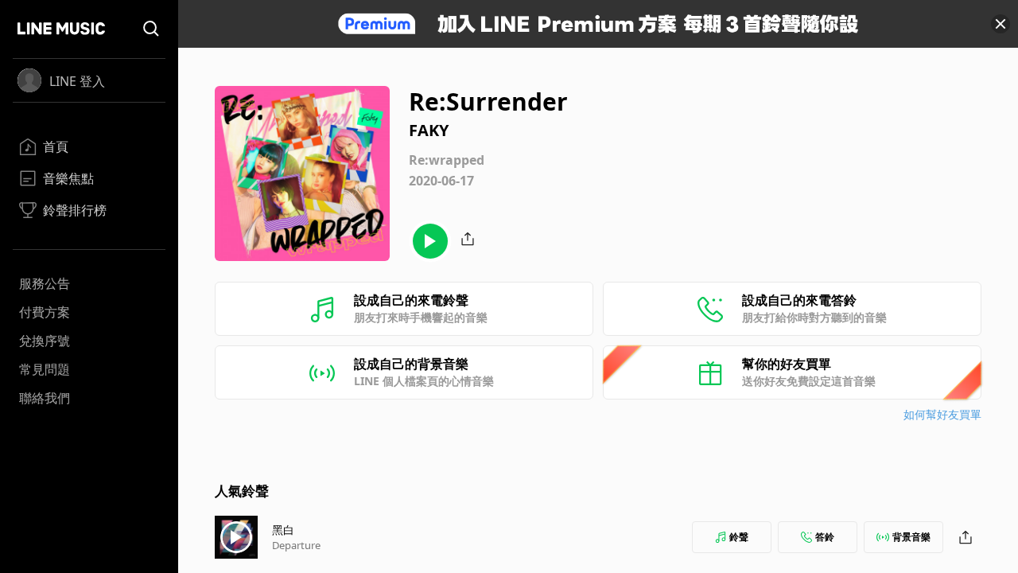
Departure (296, 545)
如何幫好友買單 (942, 414)
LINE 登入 (77, 81)
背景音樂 (911, 537)
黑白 (283, 529)
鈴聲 (738, 537)
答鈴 (824, 537)
